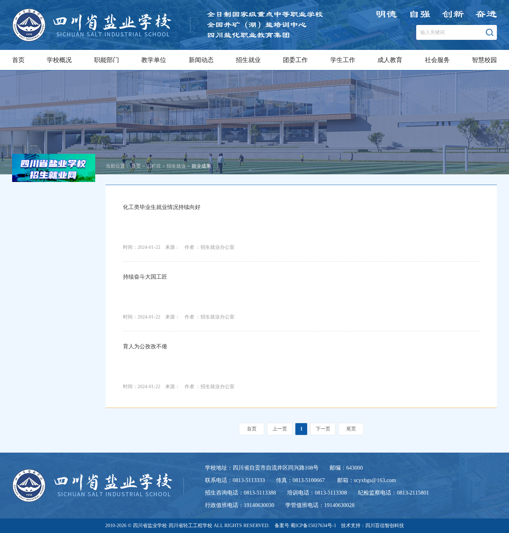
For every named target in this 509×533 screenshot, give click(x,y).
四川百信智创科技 (384, 525)
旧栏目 (153, 166)
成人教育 (389, 59)
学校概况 (59, 59)
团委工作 (295, 59)
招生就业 (248, 59)
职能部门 (106, 59)
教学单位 (153, 59)
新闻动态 (201, 59)
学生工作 (342, 59)
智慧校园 (484, 59)
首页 (18, 59)
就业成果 (201, 166)
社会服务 (437, 59)
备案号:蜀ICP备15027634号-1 (305, 525)
